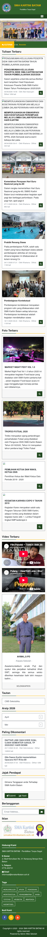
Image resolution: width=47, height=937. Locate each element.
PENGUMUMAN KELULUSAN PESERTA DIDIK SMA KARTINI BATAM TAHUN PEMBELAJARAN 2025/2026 (23, 72)
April (23, 716)
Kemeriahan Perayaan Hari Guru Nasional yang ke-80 (20, 182)
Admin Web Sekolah (28, 933)
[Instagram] (11, 917)
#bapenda (30, 899)
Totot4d (7, 899)
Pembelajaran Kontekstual (17, 300)
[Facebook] (5, 917)
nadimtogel (8, 904)
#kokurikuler (9, 889)
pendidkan (32, 889)
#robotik (18, 899)
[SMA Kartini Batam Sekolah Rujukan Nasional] (23, 830)
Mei (23, 724)
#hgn (37, 894)
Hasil (24, 795)
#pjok (21, 889)
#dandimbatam (25, 894)
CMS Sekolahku (12, 701)
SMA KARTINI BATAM (32, 928)
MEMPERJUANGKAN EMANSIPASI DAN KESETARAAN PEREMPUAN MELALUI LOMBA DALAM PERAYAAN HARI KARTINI (23, 116)
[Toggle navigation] (42, 16)
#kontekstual (9, 894)
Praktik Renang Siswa (15, 242)
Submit (12, 795)
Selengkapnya (23, 686)
